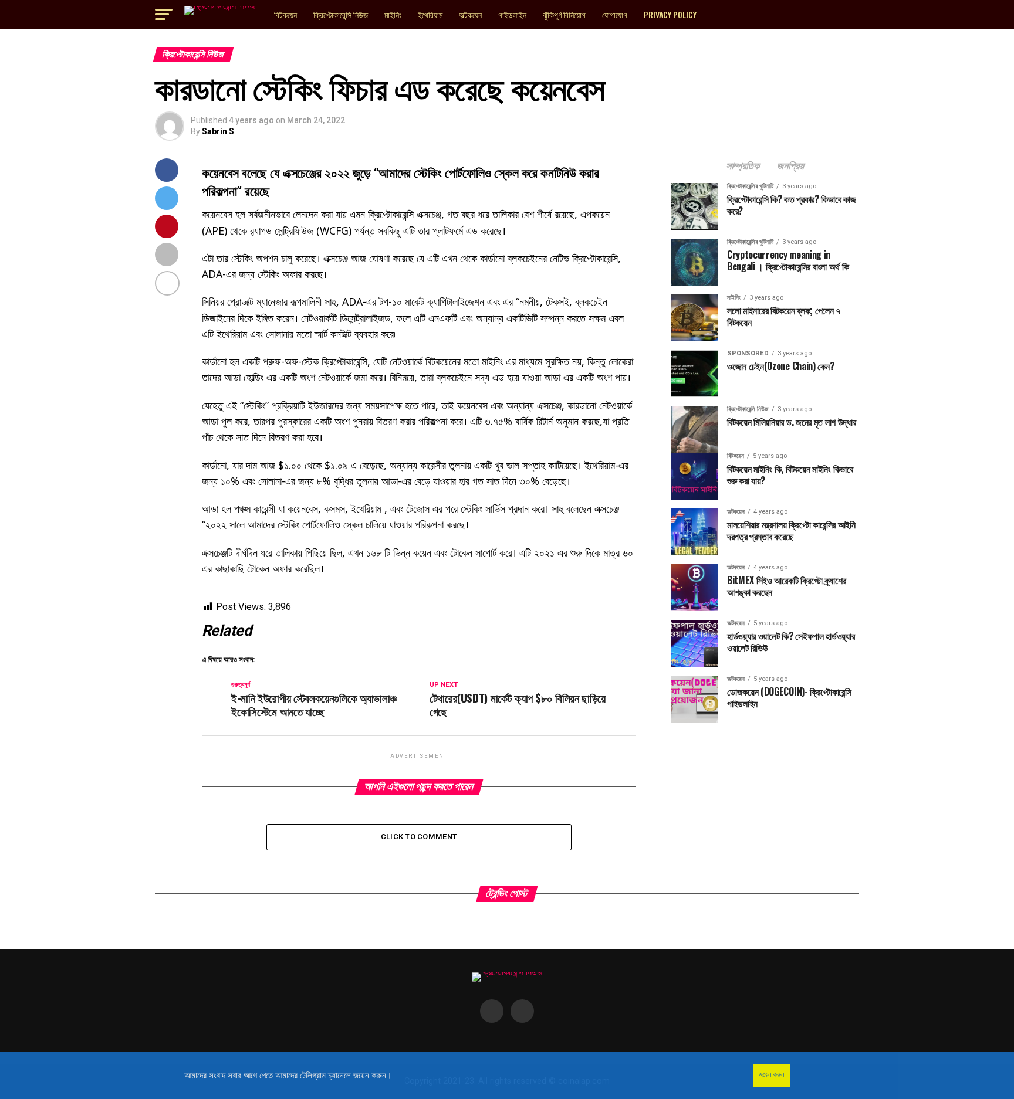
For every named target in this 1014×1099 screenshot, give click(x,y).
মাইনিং (392, 14)
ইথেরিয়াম (430, 14)
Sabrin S (218, 131)
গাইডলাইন (512, 14)
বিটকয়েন (285, 14)
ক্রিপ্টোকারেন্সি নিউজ (340, 14)
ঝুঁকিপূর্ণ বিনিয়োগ (564, 14)
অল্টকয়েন (470, 14)
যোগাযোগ (614, 14)
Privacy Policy (670, 14)
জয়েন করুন (771, 1074)
